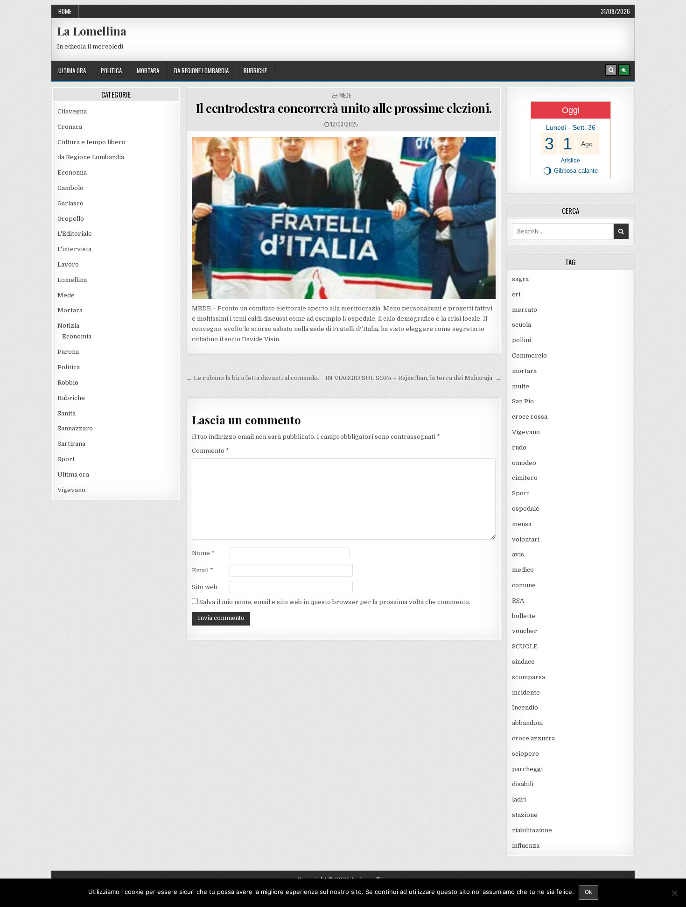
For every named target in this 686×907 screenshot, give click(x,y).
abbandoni (527, 722)
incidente (526, 692)
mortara (148, 70)
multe (520, 386)
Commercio (529, 355)
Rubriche (255, 70)
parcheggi (527, 769)
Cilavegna (72, 111)
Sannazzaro (75, 428)
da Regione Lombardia (201, 70)
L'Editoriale (74, 233)
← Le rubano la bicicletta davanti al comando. (252, 377)
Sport (66, 459)
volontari (525, 539)
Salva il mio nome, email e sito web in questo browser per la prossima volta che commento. (334, 601)
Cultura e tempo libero (91, 142)
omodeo (524, 462)
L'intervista (74, 249)
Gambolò (70, 187)
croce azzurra (533, 738)
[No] (674, 893)
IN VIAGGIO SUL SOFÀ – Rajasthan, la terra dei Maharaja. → (413, 377)
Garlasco (70, 203)
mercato (524, 309)
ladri (519, 799)
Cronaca (69, 126)
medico (523, 569)
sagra (520, 278)
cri (516, 294)
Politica (111, 70)
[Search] (610, 70)
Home (64, 11)
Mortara (70, 310)
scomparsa (528, 677)
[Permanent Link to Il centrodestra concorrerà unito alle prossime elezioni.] (344, 218)
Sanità (66, 413)
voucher (524, 630)
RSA (518, 600)
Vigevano (71, 489)
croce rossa (529, 416)
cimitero (525, 477)
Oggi (571, 110)
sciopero (525, 753)
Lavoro (68, 264)
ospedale (525, 508)
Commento (210, 450)
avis (518, 554)
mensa (522, 523)
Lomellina (72, 279)
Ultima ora (72, 70)
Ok (588, 891)
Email (202, 570)
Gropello (70, 218)
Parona (68, 351)
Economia (72, 172)
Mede (345, 95)
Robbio (67, 382)
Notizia (68, 325)
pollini (521, 340)
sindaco (523, 661)
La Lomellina (91, 30)
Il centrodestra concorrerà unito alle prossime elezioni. (344, 108)
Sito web (204, 587)
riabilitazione (532, 830)
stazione (525, 814)
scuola (521, 324)
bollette (523, 615)
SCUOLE (525, 646)
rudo (519, 447)
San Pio (523, 401)
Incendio (525, 707)
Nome (203, 552)
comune (524, 585)
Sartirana (71, 443)
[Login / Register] (624, 70)
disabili (522, 783)
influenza (525, 845)
